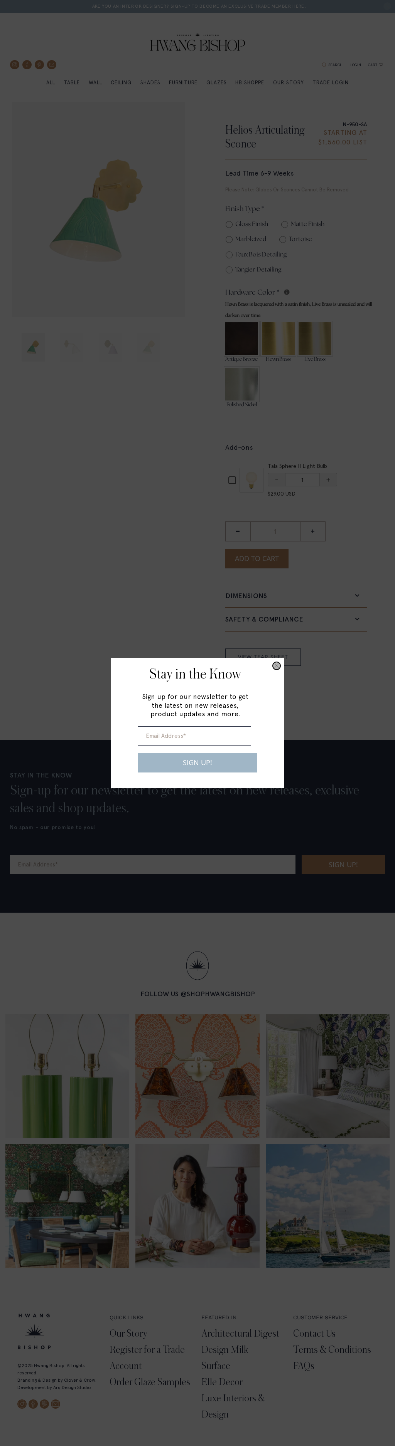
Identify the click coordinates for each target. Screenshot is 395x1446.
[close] (276, 666)
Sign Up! (197, 762)
